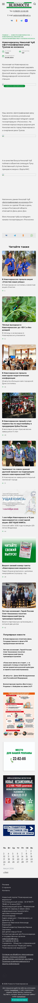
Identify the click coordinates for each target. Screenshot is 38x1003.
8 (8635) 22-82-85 (20, 11)
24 (4, 862)
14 (22, 856)
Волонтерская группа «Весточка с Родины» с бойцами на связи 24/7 (17, 685)
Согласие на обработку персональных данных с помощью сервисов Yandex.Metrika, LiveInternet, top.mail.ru (17, 957)
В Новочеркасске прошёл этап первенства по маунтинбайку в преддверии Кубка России (17, 423)
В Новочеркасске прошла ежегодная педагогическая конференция (15, 375)
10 (4, 856)
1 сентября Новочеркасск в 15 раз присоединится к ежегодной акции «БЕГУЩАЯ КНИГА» (18, 519)
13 (18, 856)
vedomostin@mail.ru (22, 15)
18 (9, 859)
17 (4, 859)
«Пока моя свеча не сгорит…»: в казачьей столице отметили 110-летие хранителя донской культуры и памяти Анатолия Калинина (18, 666)
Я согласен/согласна (19, 1000)
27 (18, 862)
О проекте (6, 887)
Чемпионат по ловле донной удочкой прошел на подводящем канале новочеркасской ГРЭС (18, 471)
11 (8, 856)
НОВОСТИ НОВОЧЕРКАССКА (14, 86)
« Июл (5, 872)
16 (31, 856)
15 (26, 856)
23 (32, 859)
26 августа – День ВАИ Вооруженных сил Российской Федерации (19, 677)
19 (13, 859)
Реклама (5, 885)
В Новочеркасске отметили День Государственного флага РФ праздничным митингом (17, 641)
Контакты (6, 890)
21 (22, 859)
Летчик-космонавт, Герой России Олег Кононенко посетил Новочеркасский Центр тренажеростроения (17, 653)
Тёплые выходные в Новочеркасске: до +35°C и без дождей (16, 327)
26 (13, 862)
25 (9, 862)
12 (13, 856)
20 (18, 859)
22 (27, 859)
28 (22, 862)
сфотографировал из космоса (15, 202)
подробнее (14, 990)
